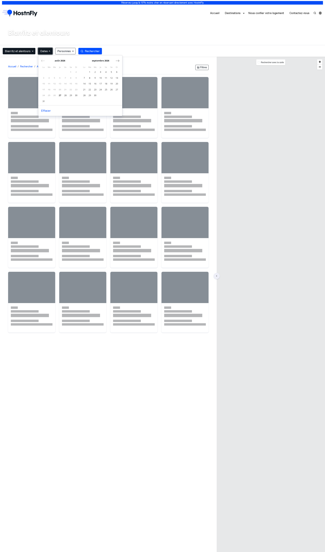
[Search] (315, 13)
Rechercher (26, 66)
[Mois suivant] (118, 60)
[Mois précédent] (43, 60)
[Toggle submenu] (243, 13)
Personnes (64, 51)
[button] (320, 13)
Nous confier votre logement (266, 13)
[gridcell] (70, 72)
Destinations (233, 13)
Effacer (46, 110)
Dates (44, 51)
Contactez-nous (299, 13)
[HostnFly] (20, 13)
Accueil (214, 13)
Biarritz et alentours (17, 51)
